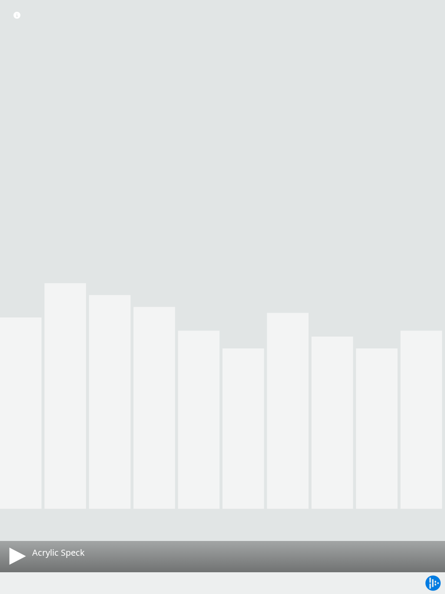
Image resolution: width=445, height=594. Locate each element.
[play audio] (16, 556)
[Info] (17, 15)
